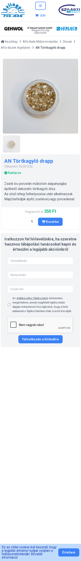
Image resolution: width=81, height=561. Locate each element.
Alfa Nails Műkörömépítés (40, 41)
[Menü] (40, 6)
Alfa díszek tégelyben (15, 47)
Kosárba (52, 221)
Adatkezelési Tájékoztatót (32, 298)
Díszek (67, 41)
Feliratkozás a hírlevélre (40, 339)
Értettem (68, 552)
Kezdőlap (11, 41)
